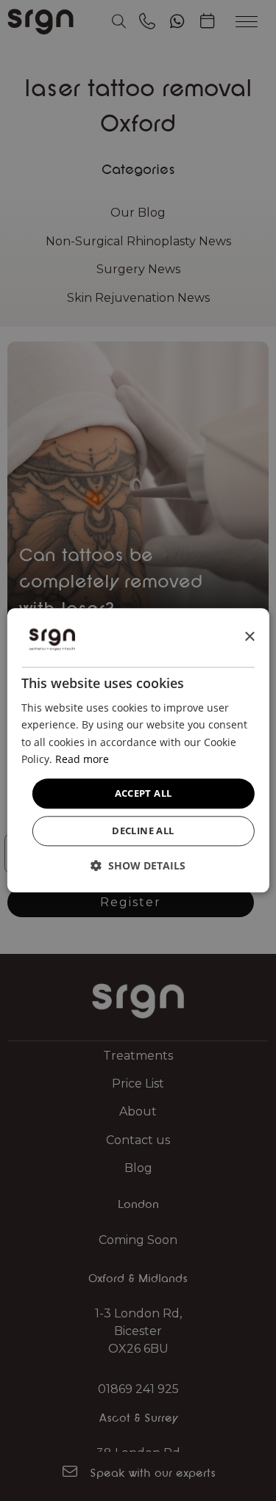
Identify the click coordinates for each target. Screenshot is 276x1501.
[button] (138, 866)
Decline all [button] (143, 831)
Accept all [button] (143, 793)
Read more (82, 759)
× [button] (249, 637)
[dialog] (138, 750)
